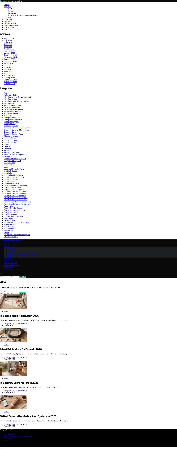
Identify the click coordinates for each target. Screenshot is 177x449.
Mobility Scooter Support (14, 177)
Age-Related (9, 27)
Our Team (11, 9)
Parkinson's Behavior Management (17, 202)
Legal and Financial (11, 25)
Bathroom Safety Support (14, 109)
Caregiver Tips (9, 124)
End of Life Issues (11, 138)
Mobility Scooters (11, 179)
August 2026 (9, 39)
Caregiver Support (11, 122)
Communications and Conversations (18, 128)
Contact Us (12, 13)
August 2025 (9, 63)
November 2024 (10, 82)
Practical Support (11, 214)
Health (6, 150)
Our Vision (11, 11)
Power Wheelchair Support (14, 210)
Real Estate (8, 218)
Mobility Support (10, 181)
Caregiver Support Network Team (15, 324)
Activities (7, 93)
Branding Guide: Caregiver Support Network (23, 15)
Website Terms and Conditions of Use (18, 436)
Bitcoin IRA (8, 115)
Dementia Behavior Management (16, 130)
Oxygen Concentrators (13, 187)
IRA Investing (9, 165)
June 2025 (8, 67)
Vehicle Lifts (9, 231)
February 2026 (9, 51)
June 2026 (8, 43)
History (7, 157)
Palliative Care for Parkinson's (15, 198)
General (7, 146)
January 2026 (9, 53)
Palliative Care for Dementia (15, 196)
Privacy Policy (9, 434)
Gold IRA (7, 148)
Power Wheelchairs (11, 212)
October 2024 (9, 84)
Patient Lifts (8, 206)
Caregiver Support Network (10, 1)
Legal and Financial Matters (14, 169)
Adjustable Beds (10, 95)
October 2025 (9, 59)
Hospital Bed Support (12, 161)
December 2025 (10, 55)
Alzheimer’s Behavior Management (17, 101)
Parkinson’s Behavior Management (17, 204)
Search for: (3, 275)
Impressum (8, 438)
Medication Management (13, 175)
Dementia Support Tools (13, 134)
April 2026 (8, 47)
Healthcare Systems (12, 152)
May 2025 (8, 69)
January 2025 (9, 78)
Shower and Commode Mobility (16, 222)
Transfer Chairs (10, 226)
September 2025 (10, 61)
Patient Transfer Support (13, 208)
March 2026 (9, 49)
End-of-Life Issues (11, 142)
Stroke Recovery (10, 224)
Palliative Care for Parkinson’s (15, 200)
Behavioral (8, 19)
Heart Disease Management (15, 155)
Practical (8, 29)
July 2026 (8, 41)
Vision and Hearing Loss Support (17, 235)
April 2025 (8, 71)
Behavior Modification (12, 111)
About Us (7, 7)
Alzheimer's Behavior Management (17, 97)
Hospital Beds (9, 163)
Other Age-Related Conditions (15, 185)
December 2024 (10, 80)
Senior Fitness (9, 220)
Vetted (6, 5)
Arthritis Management (12, 105)
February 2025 (9, 76)
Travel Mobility (10, 229)
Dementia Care (10, 132)
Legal (6, 167)
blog (9, 17)
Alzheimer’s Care (10, 103)
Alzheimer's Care (10, 99)
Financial (7, 144)
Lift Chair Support (11, 171)
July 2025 (8, 65)
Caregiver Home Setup (13, 120)
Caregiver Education (12, 118)
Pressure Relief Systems (13, 216)
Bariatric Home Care (12, 107)
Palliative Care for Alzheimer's (15, 192)
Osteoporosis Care (11, 183)
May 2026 (8, 45)
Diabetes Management (13, 136)
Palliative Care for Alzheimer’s (15, 194)
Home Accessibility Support (15, 159)
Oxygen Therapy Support (14, 189)
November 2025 (10, 57)
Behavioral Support (11, 113)
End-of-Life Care (10, 23)
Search (22, 277)
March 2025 (9, 73)
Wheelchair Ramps (11, 237)
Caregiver (8, 21)
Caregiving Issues (11, 126)
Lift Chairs (8, 173)
